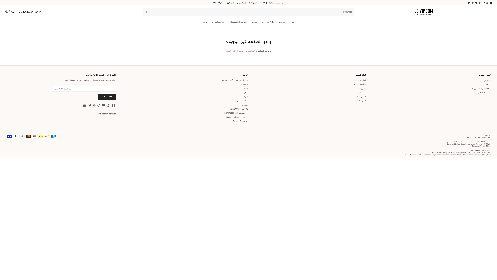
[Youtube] (484, 3)
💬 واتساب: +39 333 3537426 (236, 113)
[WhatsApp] (473, 3)
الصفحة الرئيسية (245, 51)
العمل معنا (361, 97)
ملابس (254, 22)
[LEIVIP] (424, 12)
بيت (292, 22)
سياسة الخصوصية (240, 101)
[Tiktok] (480, 3)
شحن (246, 92)
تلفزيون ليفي (360, 88)
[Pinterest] (476, 3)
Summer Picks (268, 22)
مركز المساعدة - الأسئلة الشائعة (235, 80)
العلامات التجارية (218, 22)
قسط (246, 88)
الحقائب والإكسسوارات (238, 22)
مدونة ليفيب (361, 92)
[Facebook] (491, 3)
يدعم (205, 22)
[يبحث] (248, 12)
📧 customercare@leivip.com (235, 117)
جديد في (282, 22)
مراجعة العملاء (360, 84)
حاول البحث (231, 51)
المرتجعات (244, 97)
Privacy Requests (240, 121)
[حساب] (21, 11)
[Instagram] (487, 3)
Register (244, 84)
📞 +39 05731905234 (239, 109)
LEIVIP (482, 135)
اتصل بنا (362, 101)
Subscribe (107, 97)
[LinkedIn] (469, 3)
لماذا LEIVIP (360, 80)
